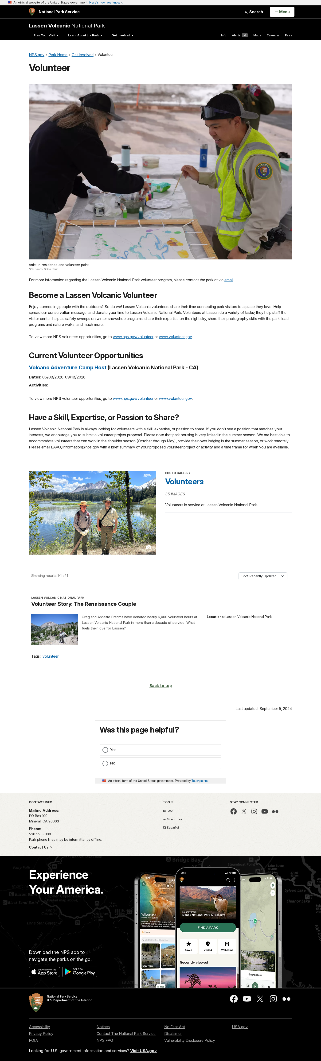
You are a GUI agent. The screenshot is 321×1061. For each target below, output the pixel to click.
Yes (113, 749)
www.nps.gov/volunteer (133, 336)
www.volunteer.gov (175, 336)
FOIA (33, 1040)
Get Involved (121, 35)
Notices (103, 1026)
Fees (288, 35)
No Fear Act (174, 1026)
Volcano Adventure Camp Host (67, 367)
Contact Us (39, 847)
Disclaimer (173, 1033)
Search (255, 11)
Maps (257, 35)
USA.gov (240, 1026)
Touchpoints (199, 780)
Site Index (174, 819)
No (112, 763)
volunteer (51, 656)
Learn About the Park (83, 35)
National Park (67, 25)
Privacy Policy (41, 1033)
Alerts (239, 35)
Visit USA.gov (143, 1050)
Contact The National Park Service (126, 1033)
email (228, 280)
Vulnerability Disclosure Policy (189, 1040)
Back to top (160, 685)
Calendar (273, 35)
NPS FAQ (105, 1040)
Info (223, 35)
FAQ (169, 811)
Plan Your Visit (44, 35)
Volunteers (184, 481)
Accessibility (39, 1026)
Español (172, 827)
